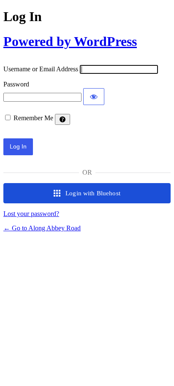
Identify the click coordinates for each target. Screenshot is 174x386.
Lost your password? (31, 213)
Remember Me (33, 117)
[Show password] (93, 96)
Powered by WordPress (70, 41)
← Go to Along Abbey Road (42, 228)
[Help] (62, 119)
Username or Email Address (40, 69)
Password (16, 84)
